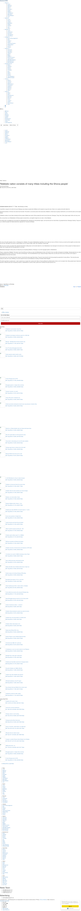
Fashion (9, 40)
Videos (6, 91)
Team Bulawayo (11, 76)
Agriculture (10, 14)
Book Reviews (10, 62)
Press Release (10, 15)
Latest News (5, 125)
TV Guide (9, 70)
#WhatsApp (6, 285)
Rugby (9, 24)
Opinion (6, 48)
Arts (8, 71)
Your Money (10, 35)
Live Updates (6, 312)
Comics (9, 46)
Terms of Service (43, 899)
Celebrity (9, 66)
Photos (9, 47)
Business (7, 29)
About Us (4, 882)
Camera (9, 81)
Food (9, 99)
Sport (9, 94)
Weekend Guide (11, 77)
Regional (9, 5)
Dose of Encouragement (12, 38)
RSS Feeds (5, 880)
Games (9, 68)
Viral (8, 104)
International (10, 13)
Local (9, 4)
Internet (9, 82)
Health (9, 10)
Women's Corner (11, 57)
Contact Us (5, 883)
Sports (6, 18)
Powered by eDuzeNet (4, 900)
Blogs (9, 54)
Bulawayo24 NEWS (4, 0)
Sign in (74, 286)
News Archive (5, 877)
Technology (7, 120)
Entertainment (8, 63)
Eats (8, 39)
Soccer (9, 20)
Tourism (9, 100)
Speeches (10, 52)
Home (7, 111)
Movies (9, 67)
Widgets (4, 878)
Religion (9, 11)
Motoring (9, 96)
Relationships (10, 44)
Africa (9, 7)
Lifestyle (7, 37)
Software (9, 86)
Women (9, 98)
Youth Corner (10, 58)
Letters (9, 53)
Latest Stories (8, 122)
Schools (9, 25)
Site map (4, 879)
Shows (9, 73)
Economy (9, 33)
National (9, 6)
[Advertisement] (40, 153)
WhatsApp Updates (11, 59)
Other (9, 28)
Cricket (9, 21)
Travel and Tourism (11, 43)
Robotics (9, 87)
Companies (10, 32)
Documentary (10, 103)
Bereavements (10, 61)
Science (9, 89)
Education (10, 9)
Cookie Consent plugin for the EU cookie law (70, 908)
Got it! (70, 906)
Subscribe (40, 323)
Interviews (10, 51)
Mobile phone (10, 84)
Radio (9, 72)
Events (9, 75)
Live (8, 16)
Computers (10, 85)
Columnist (10, 49)
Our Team (5, 884)
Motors (9, 80)
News (6, 2)
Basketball (10, 23)
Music (9, 65)
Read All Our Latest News (8, 763)
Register (79, 286)
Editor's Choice (13, 125)
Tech (6, 78)
